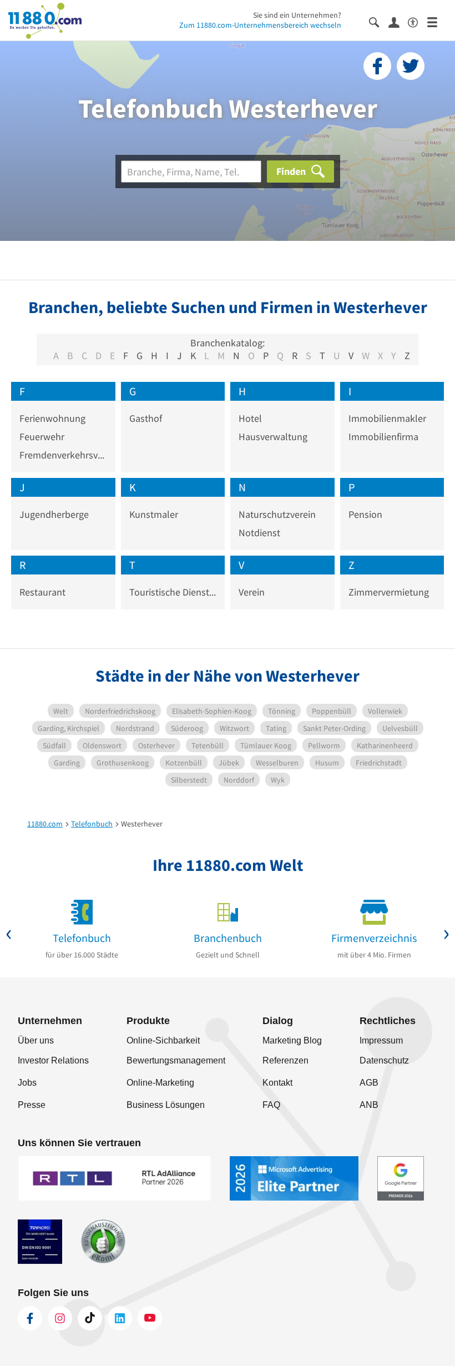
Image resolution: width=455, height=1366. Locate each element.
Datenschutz (384, 1060)
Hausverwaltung (273, 436)
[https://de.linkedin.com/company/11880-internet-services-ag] (120, 1318)
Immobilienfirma (383, 436)
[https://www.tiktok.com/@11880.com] (90, 1318)
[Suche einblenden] (378, 21)
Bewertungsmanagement (176, 1060)
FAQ (271, 1105)
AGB (369, 1082)
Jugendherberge (54, 514)
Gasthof (145, 418)
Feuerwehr (41, 436)
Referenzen (285, 1060)
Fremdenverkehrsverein (63, 454)
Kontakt (277, 1082)
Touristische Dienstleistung (173, 592)
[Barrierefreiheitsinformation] (417, 21)
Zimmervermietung (388, 592)
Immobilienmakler (387, 418)
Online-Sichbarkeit (163, 1040)
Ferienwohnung (52, 418)
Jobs (27, 1082)
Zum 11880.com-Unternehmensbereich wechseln (260, 25)
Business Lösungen (166, 1105)
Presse (32, 1105)
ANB (369, 1105)
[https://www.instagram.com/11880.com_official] (60, 1318)
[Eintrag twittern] (410, 66)
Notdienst (259, 532)
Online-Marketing (160, 1082)
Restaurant (42, 592)
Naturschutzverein (277, 514)
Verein (252, 592)
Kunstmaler (153, 514)
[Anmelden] (398, 22)
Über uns (36, 1040)
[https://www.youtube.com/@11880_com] (150, 1318)
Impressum (381, 1040)
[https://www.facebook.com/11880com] (30, 1318)
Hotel (250, 418)
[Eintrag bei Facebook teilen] (377, 66)
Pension (365, 514)
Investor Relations (53, 1060)
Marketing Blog (292, 1040)
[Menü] (437, 21)
